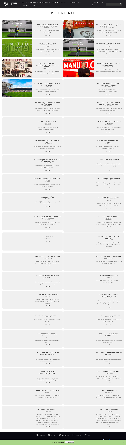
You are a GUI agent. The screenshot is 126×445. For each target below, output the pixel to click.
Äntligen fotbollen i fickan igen (47, 141)
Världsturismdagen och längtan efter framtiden (47, 25)
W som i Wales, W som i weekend (47, 122)
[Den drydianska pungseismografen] (17, 377)
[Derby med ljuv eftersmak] (17, 396)
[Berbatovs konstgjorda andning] (78, 241)
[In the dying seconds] (78, 281)
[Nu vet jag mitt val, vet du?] (17, 320)
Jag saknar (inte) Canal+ (47, 295)
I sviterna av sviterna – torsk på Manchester (47, 160)
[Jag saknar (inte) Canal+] (17, 300)
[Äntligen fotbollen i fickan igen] (17, 145)
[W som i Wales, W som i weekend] (17, 126)
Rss (89, 435)
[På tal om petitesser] (78, 396)
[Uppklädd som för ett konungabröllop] (78, 300)
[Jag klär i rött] (17, 202)
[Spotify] (97, 3)
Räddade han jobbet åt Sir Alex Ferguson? (108, 64)
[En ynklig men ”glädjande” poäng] (17, 281)
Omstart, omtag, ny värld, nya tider (47, 179)
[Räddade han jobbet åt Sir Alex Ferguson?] (78, 68)
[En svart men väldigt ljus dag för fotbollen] (17, 221)
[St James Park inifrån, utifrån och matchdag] (17, 88)
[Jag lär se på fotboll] (78, 415)
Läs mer (47, 35)
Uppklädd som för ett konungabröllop (108, 295)
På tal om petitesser (109, 391)
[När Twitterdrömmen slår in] (17, 262)
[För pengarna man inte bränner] (78, 339)
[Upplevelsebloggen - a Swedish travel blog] (10, 4)
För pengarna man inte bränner (108, 334)
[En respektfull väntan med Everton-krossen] (78, 88)
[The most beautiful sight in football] (78, 126)
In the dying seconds (109, 276)
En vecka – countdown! (47, 410)
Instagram (65, 435)
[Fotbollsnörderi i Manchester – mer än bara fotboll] (17, 68)
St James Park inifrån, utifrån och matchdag (47, 84)
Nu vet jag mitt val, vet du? (47, 315)
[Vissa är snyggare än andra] (78, 377)
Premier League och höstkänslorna (47, 44)
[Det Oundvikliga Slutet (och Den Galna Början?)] (78, 29)
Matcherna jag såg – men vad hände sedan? (108, 44)
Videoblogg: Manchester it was (108, 141)
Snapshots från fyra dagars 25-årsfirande (47, 103)
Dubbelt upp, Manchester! (108, 159)
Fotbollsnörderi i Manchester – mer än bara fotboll (47, 65)
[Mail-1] (92, 5)
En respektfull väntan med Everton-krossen (108, 84)
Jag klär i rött (47, 197)
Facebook (78, 435)
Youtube (42, 435)
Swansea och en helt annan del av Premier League (108, 103)
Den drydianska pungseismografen (47, 372)
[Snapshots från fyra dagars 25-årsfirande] (17, 107)
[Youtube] (92, 3)
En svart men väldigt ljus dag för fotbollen (47, 217)
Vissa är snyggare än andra (108, 372)
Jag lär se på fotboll (108, 410)
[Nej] (124, 442)
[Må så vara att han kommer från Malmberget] (17, 358)
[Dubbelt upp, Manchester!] (78, 164)
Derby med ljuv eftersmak (47, 391)
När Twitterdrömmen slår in (47, 257)
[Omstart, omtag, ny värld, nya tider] (17, 183)
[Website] (103, 3)
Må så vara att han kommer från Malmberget (47, 353)
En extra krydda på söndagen (108, 257)
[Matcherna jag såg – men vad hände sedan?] (78, 48)
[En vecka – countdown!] (17, 415)
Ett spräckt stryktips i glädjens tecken (109, 198)
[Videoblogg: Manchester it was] (78, 145)
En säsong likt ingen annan (108, 178)
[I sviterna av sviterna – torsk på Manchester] (17, 164)
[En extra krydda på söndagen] (78, 262)
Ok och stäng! (70, 442)
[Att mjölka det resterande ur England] (78, 358)
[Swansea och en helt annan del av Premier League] (78, 107)
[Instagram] (95, 3)
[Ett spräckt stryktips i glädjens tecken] (78, 202)
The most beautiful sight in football (109, 122)
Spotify (53, 435)
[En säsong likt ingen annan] (78, 183)
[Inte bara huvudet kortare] (78, 320)
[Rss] (85, 435)
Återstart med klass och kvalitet (109, 217)
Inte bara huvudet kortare (108, 315)
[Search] (120, 4)
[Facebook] (100, 3)
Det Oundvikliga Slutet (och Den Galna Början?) (108, 25)
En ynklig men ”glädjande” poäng (47, 276)
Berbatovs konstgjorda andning (108, 237)
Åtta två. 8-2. (47, 236)
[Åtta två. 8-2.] (17, 241)
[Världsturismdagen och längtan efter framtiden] (17, 29)
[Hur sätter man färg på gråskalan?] (17, 339)
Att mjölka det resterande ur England (108, 353)
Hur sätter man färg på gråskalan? (47, 334)
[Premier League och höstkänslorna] (17, 48)
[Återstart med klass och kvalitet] (78, 221)
